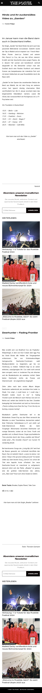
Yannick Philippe (10, 24)
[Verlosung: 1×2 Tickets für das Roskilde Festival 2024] (21, 234)
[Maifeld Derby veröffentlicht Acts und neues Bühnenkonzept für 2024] (21, 268)
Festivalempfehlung (9, 246)
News (4, 10)
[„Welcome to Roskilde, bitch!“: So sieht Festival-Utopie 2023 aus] (21, 302)
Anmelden (33, 210)
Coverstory (6, 314)
